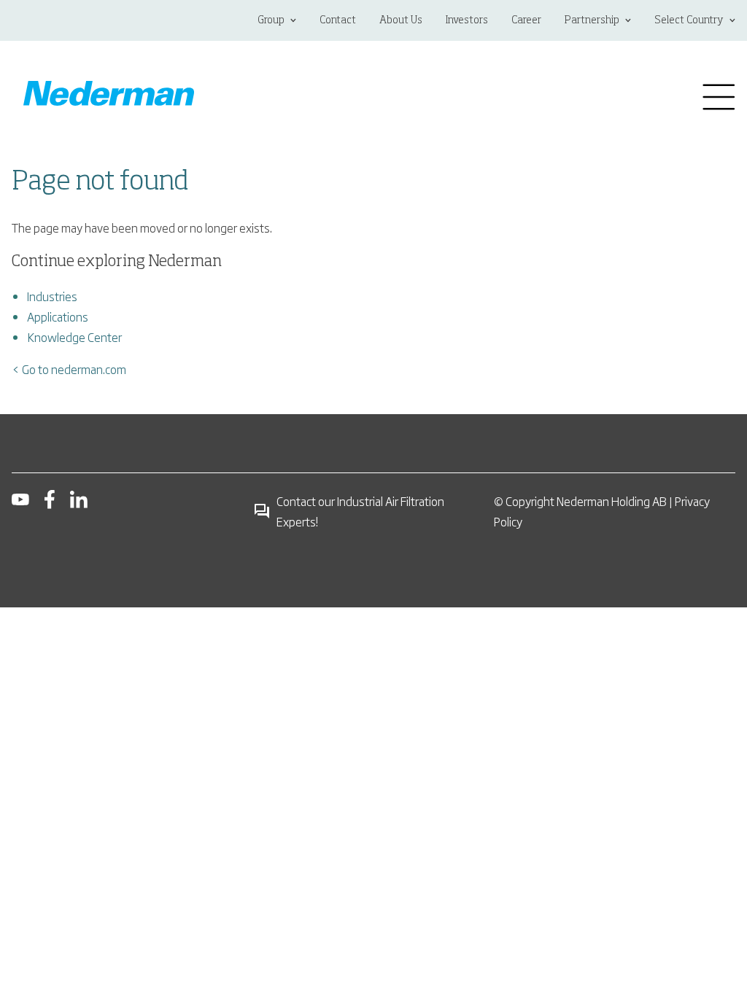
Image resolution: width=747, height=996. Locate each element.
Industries (52, 296)
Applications (57, 316)
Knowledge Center (74, 337)
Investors (467, 20)
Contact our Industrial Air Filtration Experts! (360, 511)
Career (526, 20)
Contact (338, 20)
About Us (400, 20)
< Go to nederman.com (69, 369)
